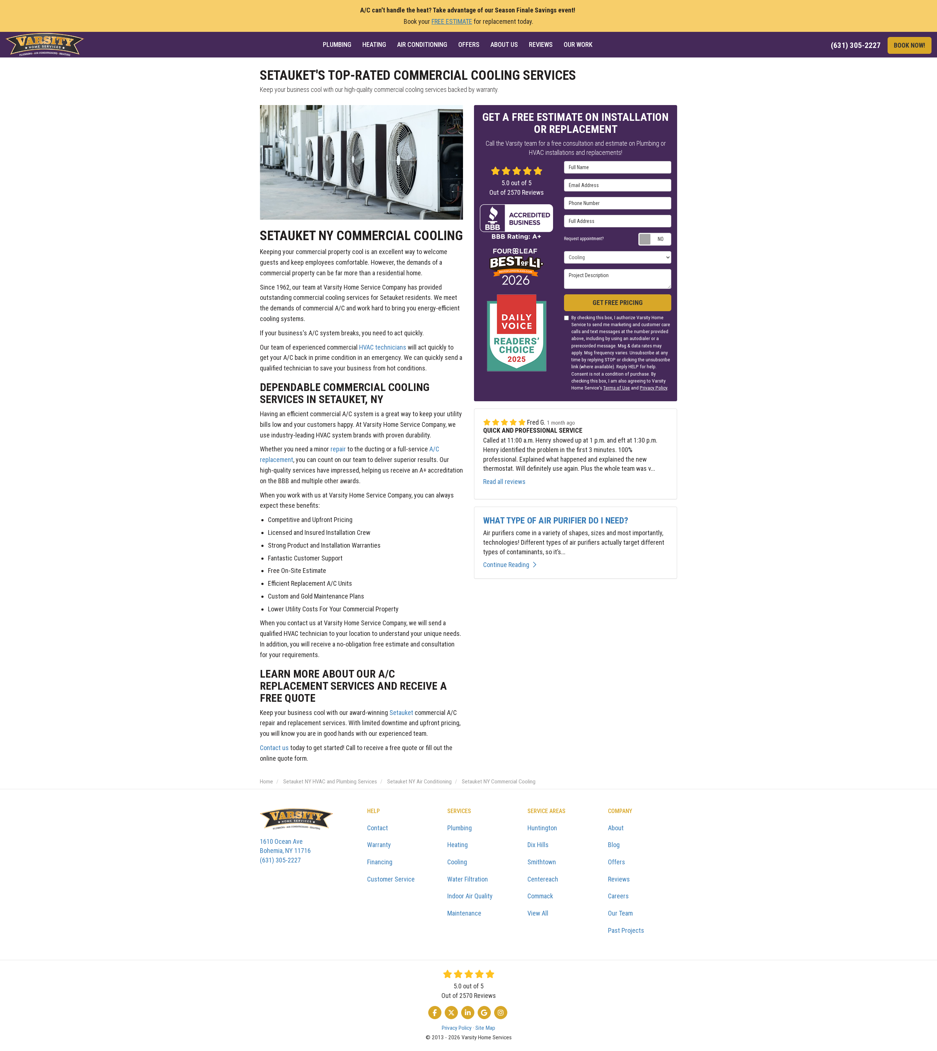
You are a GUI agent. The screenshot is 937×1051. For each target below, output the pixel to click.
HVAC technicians (382, 347)
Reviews (619, 879)
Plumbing (459, 828)
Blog (614, 845)
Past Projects (626, 930)
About (616, 828)
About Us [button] (504, 44)
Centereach (542, 879)
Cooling (457, 862)
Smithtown (541, 862)
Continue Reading (506, 565)
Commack (540, 896)
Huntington (542, 828)
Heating (457, 845)
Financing (379, 862)
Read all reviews (504, 481)
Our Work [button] (578, 44)
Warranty (379, 845)
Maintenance (464, 913)
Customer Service (391, 879)
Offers (616, 862)
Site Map (485, 1028)
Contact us (274, 748)
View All (537, 913)
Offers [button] (468, 44)
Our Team (620, 913)
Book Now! (909, 45)
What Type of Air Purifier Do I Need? (555, 520)
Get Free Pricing (618, 302)
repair (338, 449)
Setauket (401, 712)
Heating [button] (374, 44)
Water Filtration (467, 879)
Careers (618, 896)
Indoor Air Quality (470, 896)
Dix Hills (538, 845)
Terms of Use (616, 388)
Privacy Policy (653, 388)
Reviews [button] (541, 44)
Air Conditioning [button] (422, 44)
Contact (377, 828)
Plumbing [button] (337, 44)
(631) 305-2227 (285, 851)
